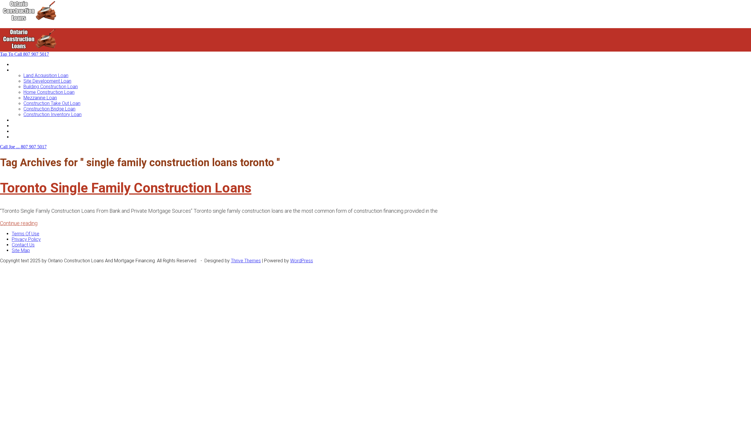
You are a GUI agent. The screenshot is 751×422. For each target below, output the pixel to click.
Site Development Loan (47, 81)
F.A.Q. (17, 131)
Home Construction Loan (49, 92)
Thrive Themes (246, 260)
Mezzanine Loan (40, 98)
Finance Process (29, 125)
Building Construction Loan (50, 86)
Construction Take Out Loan (51, 103)
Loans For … (24, 70)
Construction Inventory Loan (52, 114)
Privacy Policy (26, 239)
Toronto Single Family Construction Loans (125, 188)
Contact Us (23, 136)
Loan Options (25, 120)
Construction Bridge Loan (49, 109)
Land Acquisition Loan (45, 75)
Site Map (21, 250)
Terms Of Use (25, 233)
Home (18, 64)
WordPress (301, 260)
